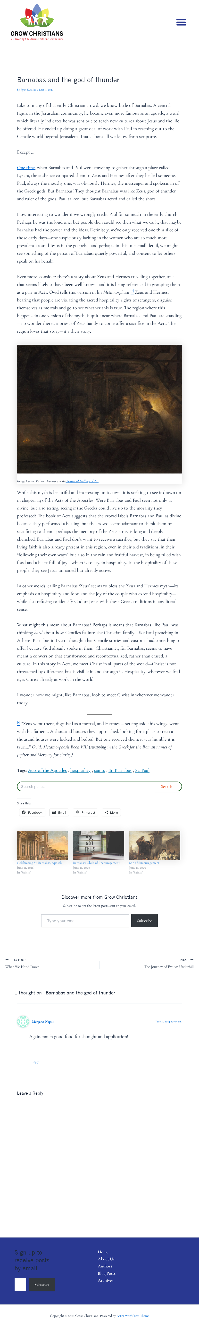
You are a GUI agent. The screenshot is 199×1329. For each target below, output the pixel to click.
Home (103, 1252)
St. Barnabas (120, 770)
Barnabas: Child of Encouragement (96, 863)
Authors (105, 1266)
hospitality (80, 770)
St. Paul (142, 770)
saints (99, 770)
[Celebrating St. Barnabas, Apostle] (42, 846)
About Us (106, 1259)
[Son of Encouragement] (154, 846)
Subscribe (144, 920)
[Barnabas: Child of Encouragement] (98, 846)
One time (26, 168)
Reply (35, 1062)
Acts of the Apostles (47, 770)
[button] (181, 22)
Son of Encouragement (144, 863)
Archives (105, 1280)
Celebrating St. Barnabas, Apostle (39, 863)
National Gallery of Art (82, 481)
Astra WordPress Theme (132, 1316)
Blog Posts (107, 1273)
